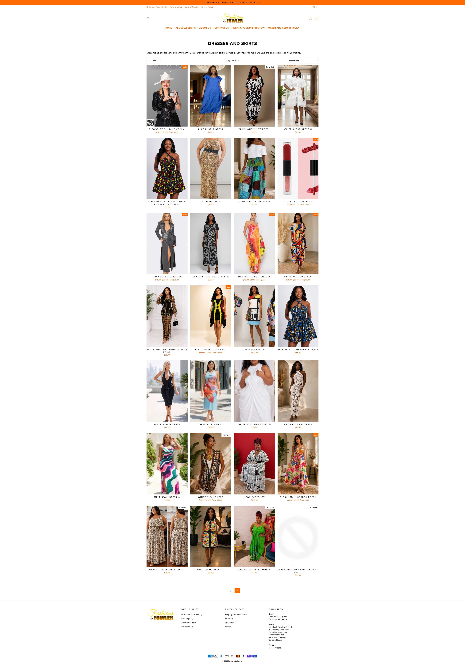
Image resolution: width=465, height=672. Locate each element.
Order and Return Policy (157, 7)
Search (228, 626)
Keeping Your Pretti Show (248, 28)
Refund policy (176, 7)
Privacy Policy (207, 7)
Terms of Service (191, 7)
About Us (205, 28)
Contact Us (222, 28)
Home (168, 28)
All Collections (186, 28)
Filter (155, 60)
